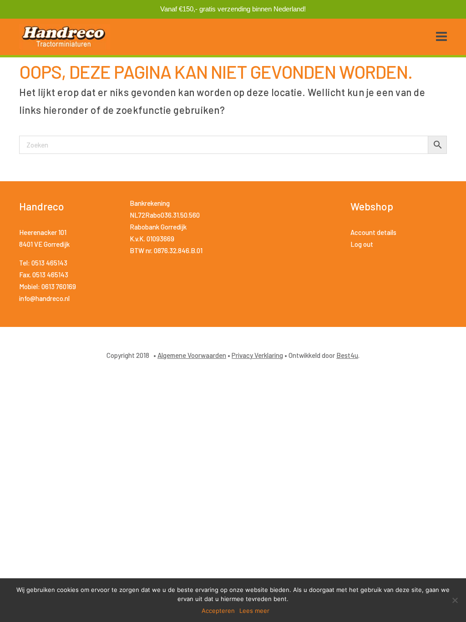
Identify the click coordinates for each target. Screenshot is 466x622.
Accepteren (218, 610)
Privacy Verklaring (257, 355)
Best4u (347, 355)
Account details (373, 232)
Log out (361, 244)
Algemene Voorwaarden (191, 355)
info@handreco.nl (44, 298)
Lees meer (254, 610)
